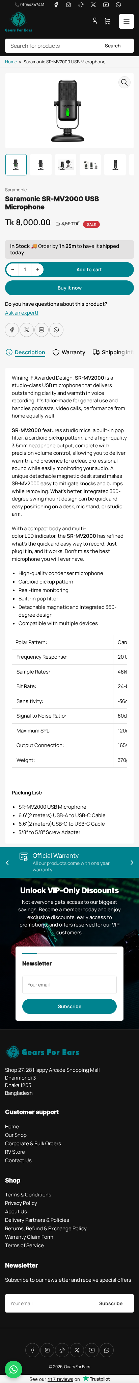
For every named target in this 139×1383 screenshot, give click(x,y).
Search (113, 45)
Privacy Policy (21, 1203)
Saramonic (16, 190)
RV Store (15, 1151)
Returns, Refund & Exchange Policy (46, 1228)
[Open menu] (126, 21)
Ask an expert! (21, 312)
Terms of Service (24, 1245)
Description (30, 352)
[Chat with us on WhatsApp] (13, 1369)
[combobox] (69, 46)
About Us (16, 1211)
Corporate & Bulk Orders (33, 1143)
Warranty (73, 352)
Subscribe (69, 1006)
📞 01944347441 (30, 4)
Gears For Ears (77, 1366)
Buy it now (70, 287)
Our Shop (16, 1135)
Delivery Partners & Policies (37, 1220)
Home (11, 62)
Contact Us (18, 1160)
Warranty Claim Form (29, 1236)
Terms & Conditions (28, 1194)
